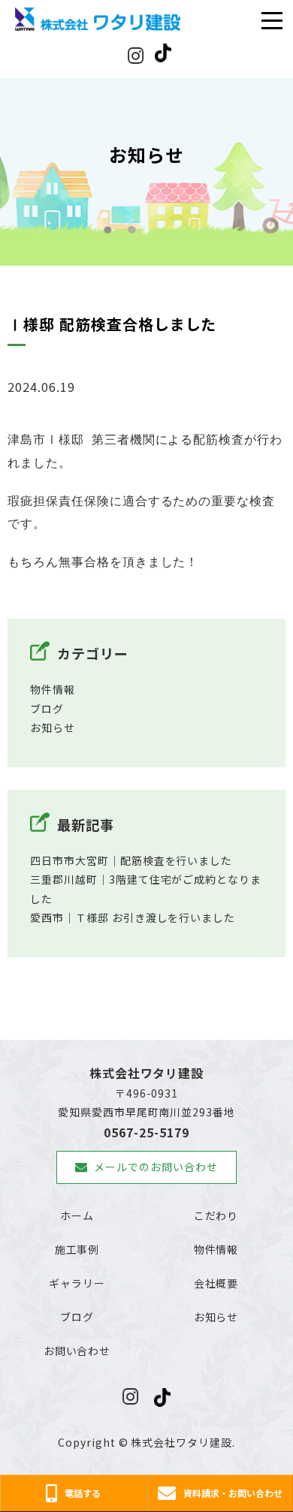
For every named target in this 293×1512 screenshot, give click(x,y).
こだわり (216, 1215)
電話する (83, 1492)
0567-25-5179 (146, 1132)
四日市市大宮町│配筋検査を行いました (131, 860)
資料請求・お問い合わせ (232, 1492)
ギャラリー (77, 1283)
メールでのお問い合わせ (156, 1166)
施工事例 (77, 1249)
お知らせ (52, 727)
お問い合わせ (77, 1350)
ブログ (47, 708)
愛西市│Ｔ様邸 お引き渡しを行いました (132, 917)
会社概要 (216, 1283)
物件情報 (52, 689)
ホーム (77, 1215)
